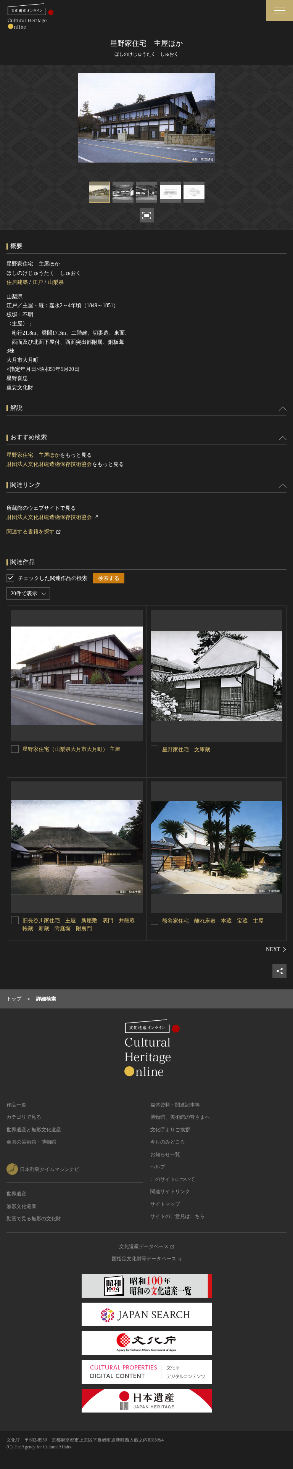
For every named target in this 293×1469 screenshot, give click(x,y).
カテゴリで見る (23, 1117)
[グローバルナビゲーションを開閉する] (279, 10)
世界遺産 (16, 1194)
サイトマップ (165, 1204)
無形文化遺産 (21, 1206)
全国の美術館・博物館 (31, 1142)
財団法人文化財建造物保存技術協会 (49, 464)
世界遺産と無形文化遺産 (33, 1129)
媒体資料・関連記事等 (175, 1105)
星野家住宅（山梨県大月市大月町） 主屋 (71, 749)
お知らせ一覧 (165, 1154)
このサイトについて (172, 1179)
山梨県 (56, 282)
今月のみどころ (167, 1142)
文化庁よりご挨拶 (170, 1129)
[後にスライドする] (276, 949)
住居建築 (17, 282)
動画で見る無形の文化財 (33, 1218)
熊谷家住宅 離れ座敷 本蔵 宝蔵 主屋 (213, 921)
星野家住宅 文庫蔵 (186, 749)
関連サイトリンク (170, 1191)
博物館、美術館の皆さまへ (180, 1117)
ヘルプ (157, 1166)
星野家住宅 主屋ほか (33, 455)
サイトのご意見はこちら (177, 1216)
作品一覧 (16, 1105)
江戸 (37, 282)
